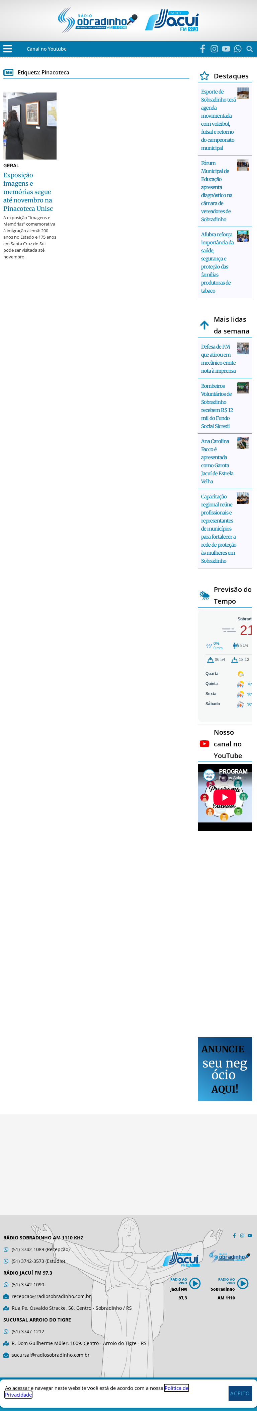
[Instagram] (214, 49)
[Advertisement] (225, 935)
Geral (11, 165)
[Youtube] (226, 49)
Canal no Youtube (47, 49)
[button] (7, 49)
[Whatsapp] (238, 49)
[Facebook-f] (202, 49)
